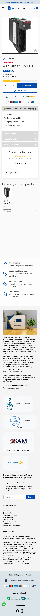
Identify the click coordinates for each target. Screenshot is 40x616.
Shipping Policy (8, 513)
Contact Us (7, 524)
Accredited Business (21, 404)
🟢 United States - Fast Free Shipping (19, 108)
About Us (6, 511)
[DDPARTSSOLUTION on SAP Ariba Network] (16, 463)
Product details (10, 133)
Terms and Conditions (11, 526)
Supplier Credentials (10, 522)
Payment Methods (10, 515)
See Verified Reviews (23, 424)
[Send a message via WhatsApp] (4, 604)
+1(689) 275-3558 (13, 388)
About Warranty (10, 139)
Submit (31, 497)
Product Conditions (11, 144)
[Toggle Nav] (3, 8)
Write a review (20, 163)
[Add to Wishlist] (35, 50)
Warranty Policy (9, 517)
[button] (31, 8)
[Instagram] (22, 611)
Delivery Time (8, 519)
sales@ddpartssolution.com (16, 385)
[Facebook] (17, 611)
